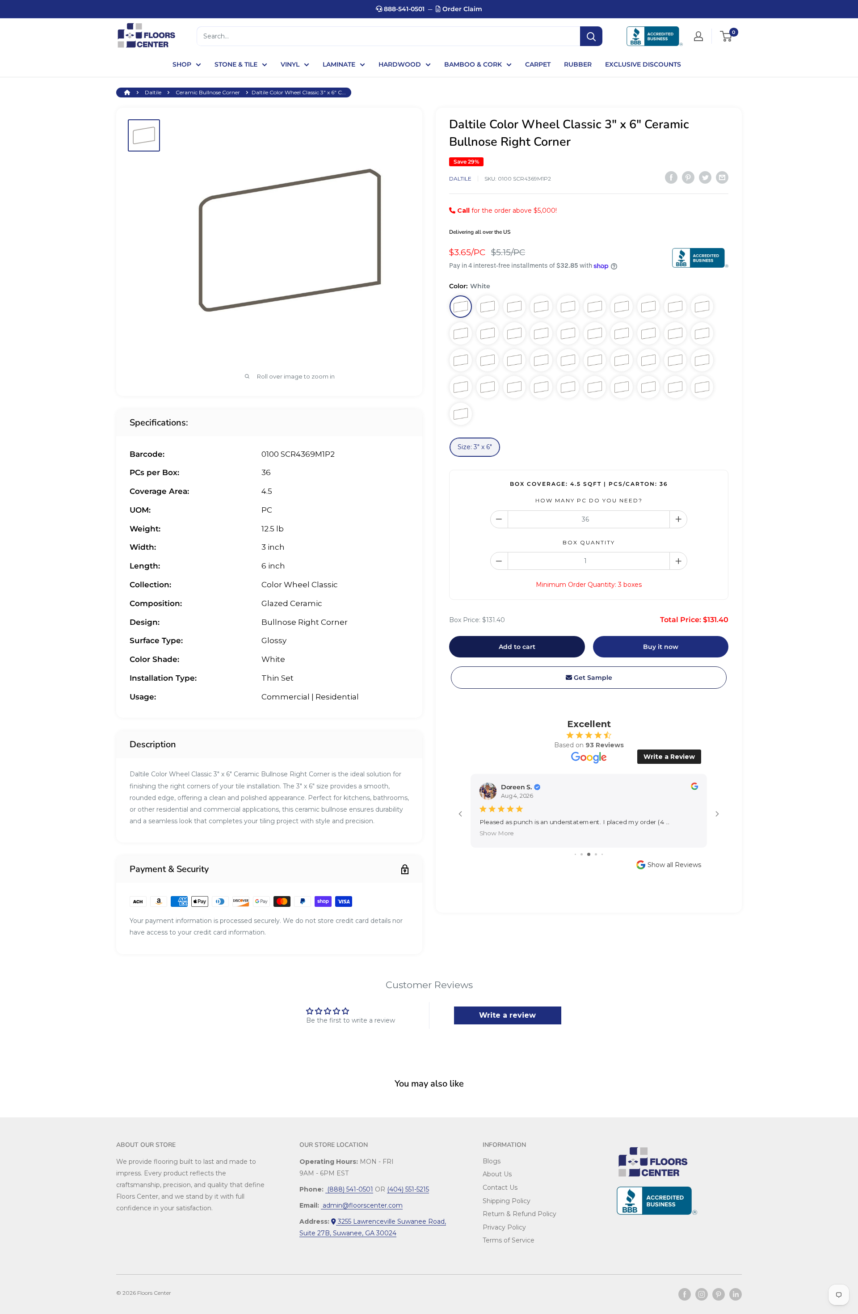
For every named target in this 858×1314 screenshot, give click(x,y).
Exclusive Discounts (643, 64)
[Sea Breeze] (514, 387)
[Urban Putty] (487, 333)
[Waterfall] (648, 360)
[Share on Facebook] (671, 177)
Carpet (538, 64)
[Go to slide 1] (575, 854)
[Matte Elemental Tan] (702, 333)
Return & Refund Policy (519, 1214)
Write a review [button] (507, 1015)
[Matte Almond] (675, 306)
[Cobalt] (675, 387)
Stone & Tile (235, 64)
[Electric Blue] (568, 387)
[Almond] (487, 306)
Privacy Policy (504, 1227)
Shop (181, 64)
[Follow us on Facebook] (684, 1294)
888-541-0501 (403, 9)
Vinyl (290, 64)
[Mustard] (675, 360)
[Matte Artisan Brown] (648, 333)
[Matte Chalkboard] (461, 360)
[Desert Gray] (568, 306)
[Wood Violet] (595, 387)
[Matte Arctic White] (595, 306)
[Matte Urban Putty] (675, 333)
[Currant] (461, 414)
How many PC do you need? (589, 500)
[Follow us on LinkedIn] (735, 1294)
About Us (497, 1174)
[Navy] (702, 387)
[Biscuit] (541, 306)
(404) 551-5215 (408, 1189)
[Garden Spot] (568, 360)
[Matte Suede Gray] (487, 360)
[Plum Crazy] (541, 387)
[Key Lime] (487, 387)
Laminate (339, 64)
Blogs (491, 1161)
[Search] (591, 36)
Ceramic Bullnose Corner (208, 92)
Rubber (578, 64)
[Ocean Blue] (702, 360)
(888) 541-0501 (349, 1189)
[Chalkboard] (541, 333)
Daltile (153, 92)
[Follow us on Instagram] (701, 1294)
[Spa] (595, 360)
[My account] (698, 36)
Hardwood (400, 64)
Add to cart (517, 647)
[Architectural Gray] (702, 306)
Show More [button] (496, 833)
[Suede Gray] (568, 333)
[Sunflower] (648, 387)
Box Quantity (589, 542)
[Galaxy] (621, 387)
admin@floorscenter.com (362, 1205)
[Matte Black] (514, 360)
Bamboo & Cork (473, 64)
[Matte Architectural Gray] (621, 333)
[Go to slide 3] (588, 854)
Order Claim (461, 9)
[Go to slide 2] (581, 854)
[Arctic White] (514, 306)
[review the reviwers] (694, 788)
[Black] (595, 333)
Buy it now (660, 647)
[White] (461, 306)
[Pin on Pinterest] (688, 177)
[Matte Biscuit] (621, 306)
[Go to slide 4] (596, 854)
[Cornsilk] (621, 360)
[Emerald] (541, 360)
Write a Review (669, 757)
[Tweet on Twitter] (705, 177)
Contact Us (500, 1187)
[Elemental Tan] (514, 333)
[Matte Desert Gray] (648, 306)
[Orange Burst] (461, 387)
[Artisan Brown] (461, 333)
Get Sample (592, 678)
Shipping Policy (506, 1201)
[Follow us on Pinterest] (718, 1294)
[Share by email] (722, 177)
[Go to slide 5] (602, 854)
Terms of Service (508, 1240)
